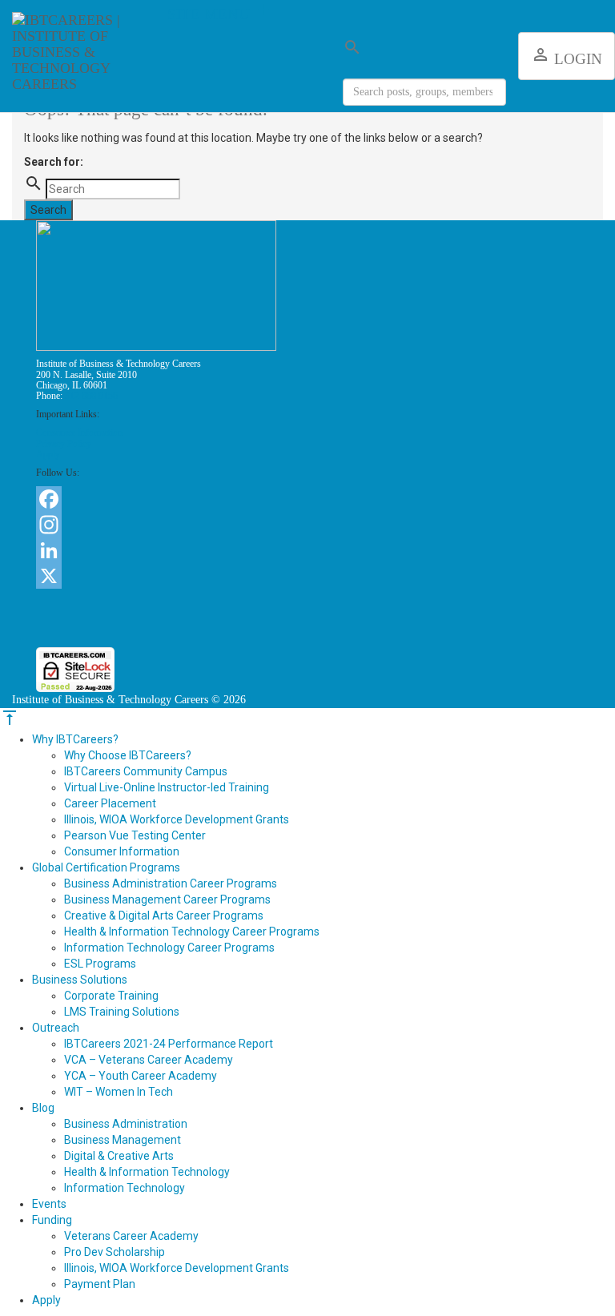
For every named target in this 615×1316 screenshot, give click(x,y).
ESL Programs (100, 963)
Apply (48, 454)
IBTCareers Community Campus (145, 771)
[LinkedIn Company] (307, 550)
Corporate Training (111, 995)
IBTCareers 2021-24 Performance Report (168, 1043)
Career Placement (110, 803)
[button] (307, 618)
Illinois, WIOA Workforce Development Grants (176, 819)
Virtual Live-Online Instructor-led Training (166, 787)
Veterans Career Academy (131, 1235)
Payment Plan (99, 1284)
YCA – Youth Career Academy (140, 1075)
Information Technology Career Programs (169, 947)
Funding (52, 1219)
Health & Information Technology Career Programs (192, 931)
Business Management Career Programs (167, 899)
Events (49, 1203)
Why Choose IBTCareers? (127, 755)
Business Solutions (79, 979)
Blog (43, 1107)
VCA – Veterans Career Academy (148, 1059)
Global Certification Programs (106, 867)
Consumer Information (79, 432)
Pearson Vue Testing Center (135, 835)
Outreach (55, 1027)
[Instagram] (307, 524)
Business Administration (125, 1123)
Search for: (53, 161)
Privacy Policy (63, 443)
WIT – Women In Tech (118, 1091)
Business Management (122, 1139)
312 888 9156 (91, 395)
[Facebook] (307, 499)
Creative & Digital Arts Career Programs (163, 915)
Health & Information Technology (147, 1171)
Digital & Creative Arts (119, 1155)
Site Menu (220, 14)
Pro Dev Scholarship (114, 1252)
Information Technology (124, 1187)
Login (566, 56)
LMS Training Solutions (121, 1011)
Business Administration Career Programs (170, 883)
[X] (307, 576)
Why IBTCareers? (75, 739)
